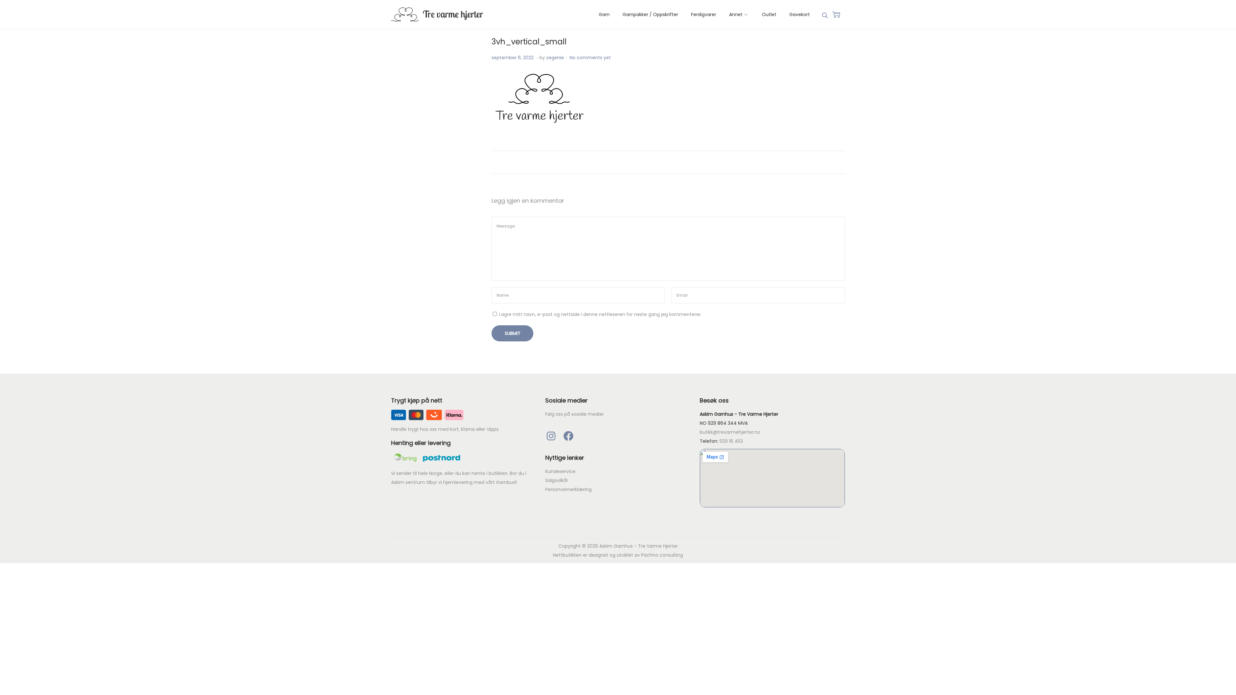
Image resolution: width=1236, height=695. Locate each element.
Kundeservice (560, 471)
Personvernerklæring (568, 489)
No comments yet (590, 57)
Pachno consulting (662, 555)
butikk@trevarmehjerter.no (730, 432)
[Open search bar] (825, 14)
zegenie (555, 57)
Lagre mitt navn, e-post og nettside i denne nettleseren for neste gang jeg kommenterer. (600, 314)
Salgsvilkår (556, 480)
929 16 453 (731, 441)
